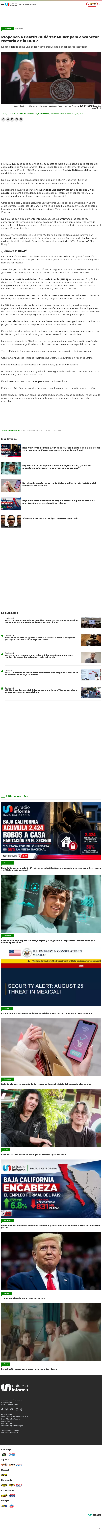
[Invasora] (4, 1454)
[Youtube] (11, 1409)
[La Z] (19, 1485)
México (19, 29)
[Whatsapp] (3, 119)
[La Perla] (12, 1506)
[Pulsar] (12, 1454)
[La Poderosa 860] (12, 1465)
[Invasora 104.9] (4, 1475)
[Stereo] (4, 1485)
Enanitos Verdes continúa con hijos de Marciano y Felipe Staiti (34, 1155)
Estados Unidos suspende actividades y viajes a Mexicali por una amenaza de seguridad (47, 1013)
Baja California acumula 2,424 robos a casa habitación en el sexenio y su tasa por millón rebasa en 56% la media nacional (61, 449)
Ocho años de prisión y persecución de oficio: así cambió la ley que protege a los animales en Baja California (40, 639)
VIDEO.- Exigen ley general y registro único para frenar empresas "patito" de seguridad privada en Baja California (39, 656)
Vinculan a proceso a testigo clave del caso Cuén (50, 518)
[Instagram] (17, 1409)
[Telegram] (21, 119)
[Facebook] (12, 119)
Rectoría (57, 430)
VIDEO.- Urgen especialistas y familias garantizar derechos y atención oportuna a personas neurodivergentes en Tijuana (41, 621)
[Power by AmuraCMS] (94, 1515)
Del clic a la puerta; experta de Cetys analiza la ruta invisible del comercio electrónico (46, 1084)
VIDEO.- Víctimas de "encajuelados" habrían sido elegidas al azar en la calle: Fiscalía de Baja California (41, 673)
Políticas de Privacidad (9, 1432)
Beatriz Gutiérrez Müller (32, 430)
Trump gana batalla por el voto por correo (23, 1298)
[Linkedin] (16, 119)
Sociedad (7, 29)
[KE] (4, 1506)
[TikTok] (21, 1409)
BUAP (48, 430)
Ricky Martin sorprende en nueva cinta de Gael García (29, 1369)
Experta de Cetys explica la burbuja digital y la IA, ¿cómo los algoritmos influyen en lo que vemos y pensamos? (56, 466)
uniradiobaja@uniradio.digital (12, 1426)
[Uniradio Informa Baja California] (20, 4)
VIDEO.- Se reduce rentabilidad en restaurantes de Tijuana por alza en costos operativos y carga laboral (41, 691)
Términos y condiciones (10, 1430)
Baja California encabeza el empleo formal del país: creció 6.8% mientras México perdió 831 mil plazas (58, 502)
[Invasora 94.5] (4, 1464)
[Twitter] (8, 119)
